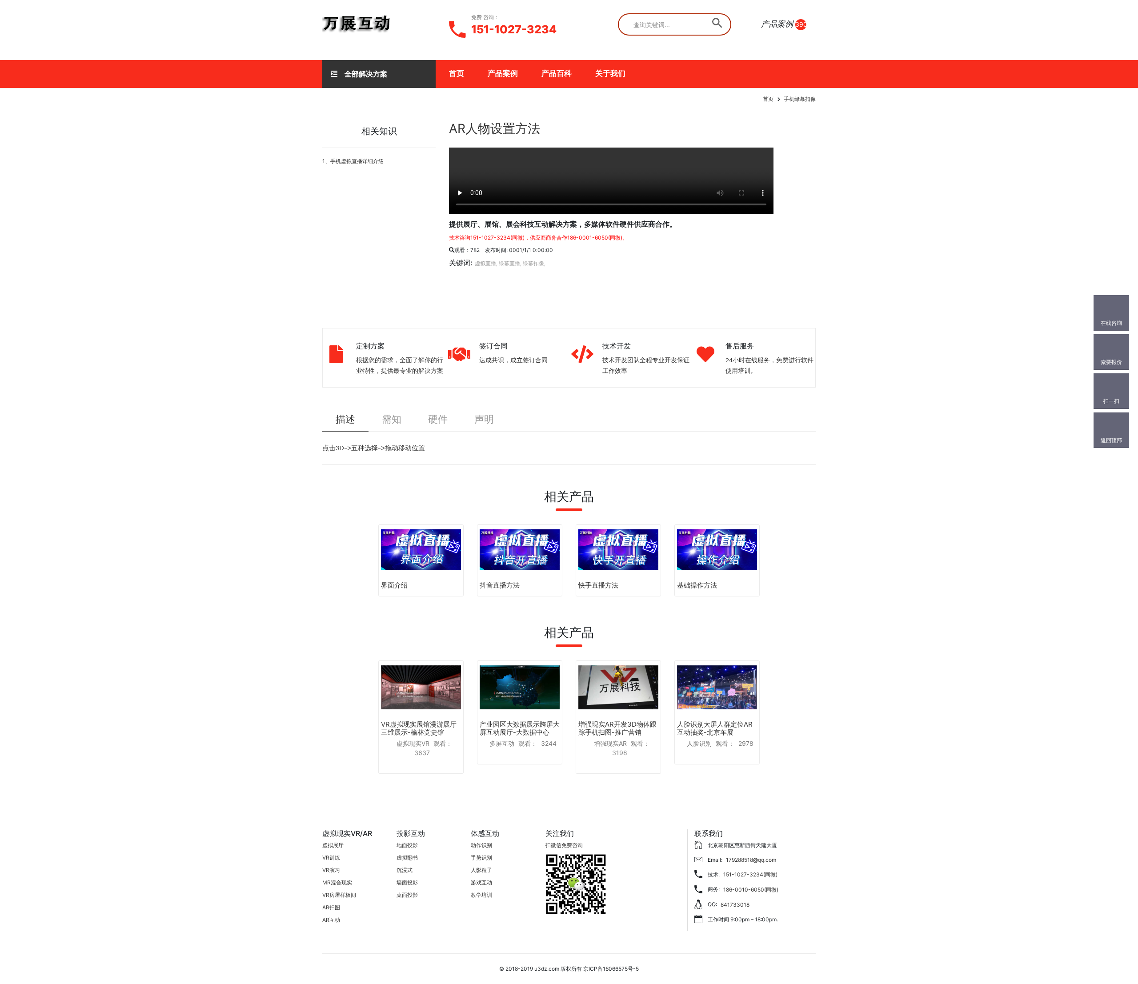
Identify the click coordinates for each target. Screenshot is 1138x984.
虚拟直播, (486, 263)
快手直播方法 (598, 585)
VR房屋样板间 (339, 895)
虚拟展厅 (333, 845)
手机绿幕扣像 (800, 99)
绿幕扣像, (534, 263)
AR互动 (331, 919)
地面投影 (407, 845)
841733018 (735, 904)
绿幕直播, (510, 263)
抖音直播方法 (500, 585)
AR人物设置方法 (494, 128)
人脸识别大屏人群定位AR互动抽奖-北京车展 (715, 728)
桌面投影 (407, 895)
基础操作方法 (697, 585)
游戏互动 (481, 882)
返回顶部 (1111, 440)
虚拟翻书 (407, 857)
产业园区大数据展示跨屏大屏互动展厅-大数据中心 (520, 728)
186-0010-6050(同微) (750, 889)
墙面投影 (407, 882)
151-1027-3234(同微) (750, 874)
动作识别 (481, 845)
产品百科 (556, 73)
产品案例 (503, 73)
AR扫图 (331, 907)
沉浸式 (405, 870)
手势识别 (481, 857)
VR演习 (331, 870)
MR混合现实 (337, 882)
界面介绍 (394, 585)
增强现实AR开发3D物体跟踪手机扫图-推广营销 (617, 728)
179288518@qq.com (751, 859)
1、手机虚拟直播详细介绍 (353, 161)
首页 (456, 73)
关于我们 (610, 73)
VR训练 (331, 857)
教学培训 (481, 895)
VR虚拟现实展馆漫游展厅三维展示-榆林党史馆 (419, 728)
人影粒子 (481, 870)
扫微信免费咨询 (564, 845)
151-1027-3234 (514, 29)
